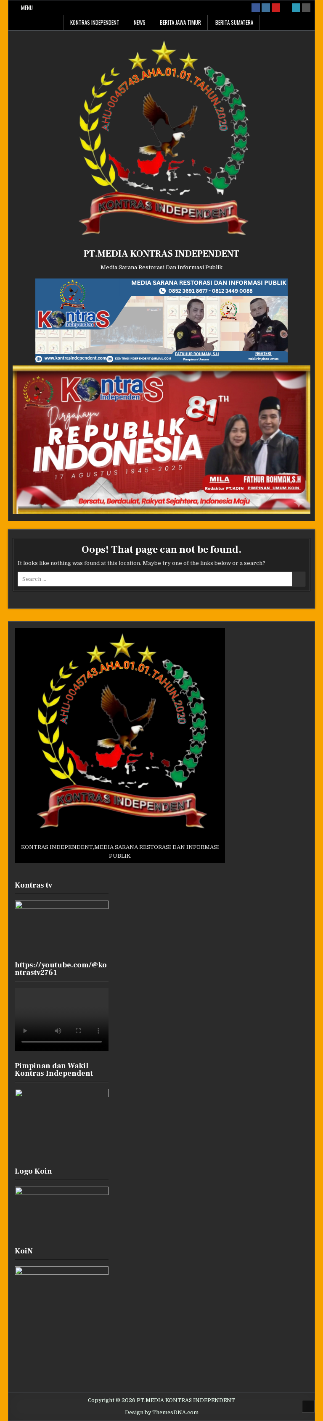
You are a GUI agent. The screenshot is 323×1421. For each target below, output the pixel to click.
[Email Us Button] (296, 7)
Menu (27, 7)
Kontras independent (94, 22)
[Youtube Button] (276, 7)
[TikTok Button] (286, 7)
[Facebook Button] (256, 7)
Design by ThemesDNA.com (162, 1413)
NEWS (140, 22)
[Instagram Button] (266, 7)
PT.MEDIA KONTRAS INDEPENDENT (161, 254)
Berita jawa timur (180, 22)
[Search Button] (306, 7)
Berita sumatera (234, 22)
